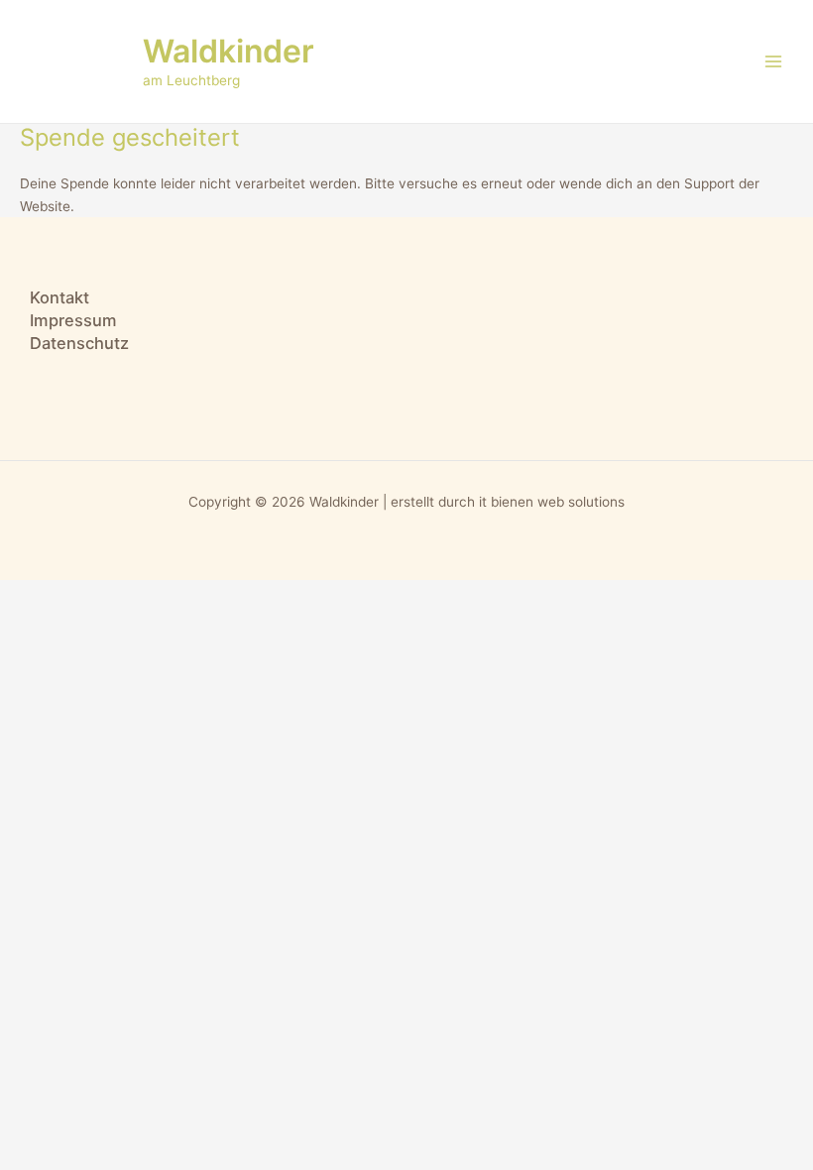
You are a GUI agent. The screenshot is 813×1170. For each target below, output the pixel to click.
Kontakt (59, 297)
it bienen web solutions (552, 502)
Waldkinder (228, 51)
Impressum (73, 320)
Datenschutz (79, 343)
